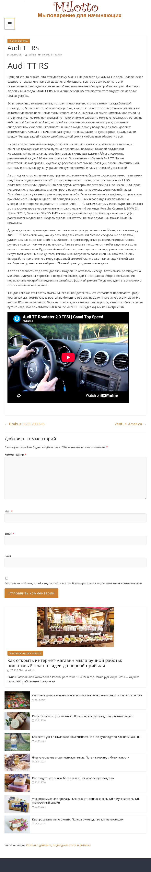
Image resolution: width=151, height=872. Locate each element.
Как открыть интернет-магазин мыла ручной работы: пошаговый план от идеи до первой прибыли (64, 662)
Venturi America (130, 424)
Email (9, 533)
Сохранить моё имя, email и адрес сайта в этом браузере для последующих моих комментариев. (73, 583)
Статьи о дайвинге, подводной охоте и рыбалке (58, 845)
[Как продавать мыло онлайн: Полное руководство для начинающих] (17, 817)
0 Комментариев (51, 54)
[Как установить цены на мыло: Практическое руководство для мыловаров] (17, 714)
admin (32, 54)
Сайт (8, 556)
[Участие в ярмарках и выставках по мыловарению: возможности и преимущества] (17, 693)
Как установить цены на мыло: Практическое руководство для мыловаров (82, 716)
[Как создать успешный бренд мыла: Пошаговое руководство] (17, 776)
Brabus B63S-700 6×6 (24, 424)
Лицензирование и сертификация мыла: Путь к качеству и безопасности (80, 757)
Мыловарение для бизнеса (25, 653)
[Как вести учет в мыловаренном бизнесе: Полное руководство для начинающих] (17, 735)
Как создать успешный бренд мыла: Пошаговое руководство (73, 778)
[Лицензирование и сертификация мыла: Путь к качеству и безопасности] (17, 756)
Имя (9, 511)
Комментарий (15, 455)
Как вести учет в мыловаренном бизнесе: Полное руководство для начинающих (86, 737)
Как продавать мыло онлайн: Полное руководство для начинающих (77, 819)
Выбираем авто (18, 41)
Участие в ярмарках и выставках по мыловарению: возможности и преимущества (87, 695)
